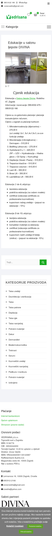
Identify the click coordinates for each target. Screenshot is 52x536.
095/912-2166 (9, 480)
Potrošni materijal (16, 328)
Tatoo (11, 301)
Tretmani (13, 350)
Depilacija (13, 312)
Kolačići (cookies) (14, 525)
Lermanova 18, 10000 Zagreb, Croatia (20, 476)
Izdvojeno (13, 382)
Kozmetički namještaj (18, 366)
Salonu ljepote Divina (25, 98)
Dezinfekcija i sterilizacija (20, 296)
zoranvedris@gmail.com (14, 6)
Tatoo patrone (15, 307)
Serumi (12, 355)
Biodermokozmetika (18, 344)
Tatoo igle (13, 318)
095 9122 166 (9, 2)
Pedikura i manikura (18, 371)
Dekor (11, 334)
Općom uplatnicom (9, 420)
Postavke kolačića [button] (35, 526)
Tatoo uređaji (14, 291)
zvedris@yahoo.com (12, 489)
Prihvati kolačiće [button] (26, 531)
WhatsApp (22, 2)
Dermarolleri (14, 339)
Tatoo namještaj (16, 323)
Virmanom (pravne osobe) (12, 424)
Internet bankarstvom (10, 416)
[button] (43, 56)
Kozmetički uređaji (17, 361)
